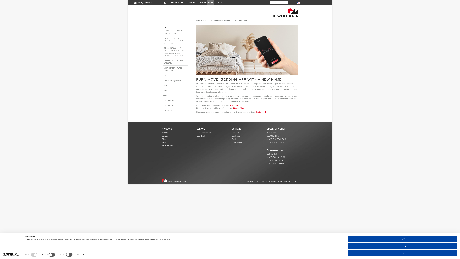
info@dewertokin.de (277, 142)
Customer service (204, 133)
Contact (220, 3)
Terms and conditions (264, 181)
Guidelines (236, 136)
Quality (234, 139)
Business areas (176, 3)
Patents (288, 181)
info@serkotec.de (276, 160)
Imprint (248, 181)
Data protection (278, 181)
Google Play (238, 108)
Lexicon (200, 139)
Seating (165, 136)
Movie (165, 95)
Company (202, 3)
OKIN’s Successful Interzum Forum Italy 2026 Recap (173, 40)
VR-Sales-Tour (167, 145)
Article (165, 86)
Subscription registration (172, 81)
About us (235, 133)
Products (190, 3)
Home (198, 20)
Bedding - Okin (262, 112)
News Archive (168, 110)
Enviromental (237, 142)
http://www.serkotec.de (278, 163)
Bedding (165, 133)
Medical (165, 142)
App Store (234, 105)
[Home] (165, 2)
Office (164, 139)
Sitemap (295, 181)
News (210, 3)
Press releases (168, 100)
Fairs (165, 90)
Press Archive (168, 105)
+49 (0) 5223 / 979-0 (145, 3)
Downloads (201, 136)
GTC (254, 181)
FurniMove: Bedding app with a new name (231, 20)
